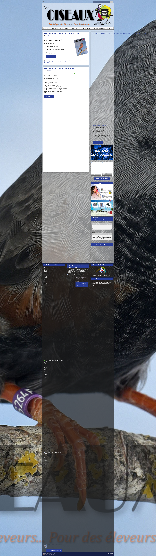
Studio (53, 554)
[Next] (110, 168)
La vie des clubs (76, 28)
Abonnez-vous (54, 28)
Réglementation (62, 168)
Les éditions (86, 28)
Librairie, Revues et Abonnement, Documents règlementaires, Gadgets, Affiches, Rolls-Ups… (101, 284)
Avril (51, 167)
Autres (109, 28)
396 (49, 167)
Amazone (51, 60)
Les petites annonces (98, 28)
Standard (52, 169)
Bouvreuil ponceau (55, 167)
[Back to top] (153, 553)
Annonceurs (110, 553)
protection (57, 168)
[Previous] (93, 168)
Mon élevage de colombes (107, 234)
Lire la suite (50, 56)
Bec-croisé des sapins (60, 60)
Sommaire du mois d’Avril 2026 (55, 360)
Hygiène (52, 61)
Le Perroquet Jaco (108, 223)
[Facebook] (43, 1)
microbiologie (56, 61)
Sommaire (49, 35)
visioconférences (62, 169)
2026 (47, 60)
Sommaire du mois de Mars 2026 (55, 452)
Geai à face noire (47, 61)
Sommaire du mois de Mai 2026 (55, 267)
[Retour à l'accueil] (78, 15)
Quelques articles (65, 28)
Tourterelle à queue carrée (49, 62)
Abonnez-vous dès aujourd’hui (81, 284)
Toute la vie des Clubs (102, 178)
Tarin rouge (67, 61)
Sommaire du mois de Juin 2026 (99, 125)
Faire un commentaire (84, 60)
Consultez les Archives (54, 550)
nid (60, 61)
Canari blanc (66, 60)
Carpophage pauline (67, 167)
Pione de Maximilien (51, 168)
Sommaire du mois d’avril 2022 (59, 69)
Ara (54, 60)
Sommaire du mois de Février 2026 (61, 34)
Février (70, 60)
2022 (47, 167)
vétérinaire (56, 169)
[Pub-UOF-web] (102, 199)
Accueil (45, 28)
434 (49, 60)
